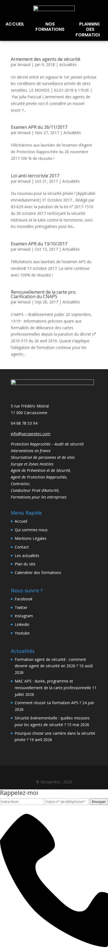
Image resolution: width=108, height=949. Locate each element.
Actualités (68, 64)
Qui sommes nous (31, 529)
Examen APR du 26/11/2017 (39, 127)
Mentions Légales (31, 538)
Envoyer (99, 801)
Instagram (24, 615)
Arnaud (24, 64)
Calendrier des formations (38, 572)
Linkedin (22, 624)
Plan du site (25, 564)
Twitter (21, 607)
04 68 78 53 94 (24, 423)
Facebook (23, 598)
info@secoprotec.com (30, 433)
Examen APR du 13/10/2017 (39, 244)
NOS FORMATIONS (50, 26)
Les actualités (27, 555)
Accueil (21, 521)
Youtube (22, 633)
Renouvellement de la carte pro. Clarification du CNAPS (43, 294)
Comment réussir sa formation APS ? (48, 702)
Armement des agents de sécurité (45, 59)
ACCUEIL (15, 24)
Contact (22, 547)
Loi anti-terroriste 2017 (35, 176)
